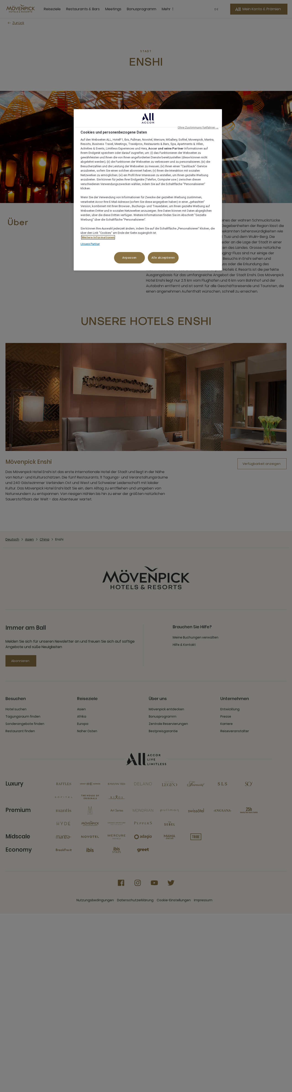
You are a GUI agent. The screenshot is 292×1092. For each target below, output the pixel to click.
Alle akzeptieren (163, 257)
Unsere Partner (90, 244)
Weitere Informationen (98, 237)
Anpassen (129, 257)
